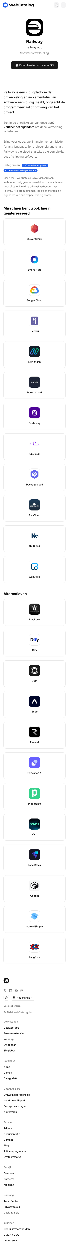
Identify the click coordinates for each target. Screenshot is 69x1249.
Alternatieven (15, 594)
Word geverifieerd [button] (14, 1100)
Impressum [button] (10, 1240)
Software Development (35, 165)
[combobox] (23, 998)
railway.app (34, 47)
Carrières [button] (9, 1178)
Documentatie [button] (12, 1133)
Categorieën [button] (11, 1078)
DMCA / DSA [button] (11, 1234)
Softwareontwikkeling (34, 53)
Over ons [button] (9, 1173)
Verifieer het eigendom (19, 127)
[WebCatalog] (6, 980)
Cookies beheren (12, 1005)
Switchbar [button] (10, 1044)
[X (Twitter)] (5, 990)
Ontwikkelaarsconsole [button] (17, 1094)
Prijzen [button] (8, 1128)
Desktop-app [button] (11, 1027)
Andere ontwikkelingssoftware (20, 170)
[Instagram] (22, 990)
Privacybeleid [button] (12, 1206)
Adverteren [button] (10, 1111)
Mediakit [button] (9, 1184)
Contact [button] (8, 1139)
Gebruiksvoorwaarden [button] (17, 1228)
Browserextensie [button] (14, 1033)
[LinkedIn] (10, 990)
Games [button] (8, 1072)
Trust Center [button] (11, 1201)
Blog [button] (6, 1145)
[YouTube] (16, 990)
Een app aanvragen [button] (15, 1106)
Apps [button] (7, 1066)
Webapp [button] (9, 1039)
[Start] (18, 5)
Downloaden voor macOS (36, 65)
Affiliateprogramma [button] (15, 1151)
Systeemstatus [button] (12, 1156)
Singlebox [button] (10, 1050)
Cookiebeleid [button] (11, 1212)
